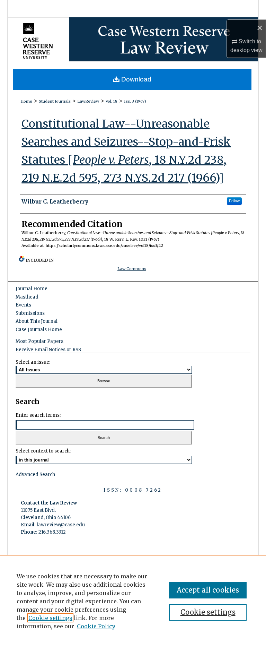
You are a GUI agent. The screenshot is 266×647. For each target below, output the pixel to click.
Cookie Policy (96, 626)
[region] (133, 601)
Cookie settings (50, 617)
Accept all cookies (208, 590)
